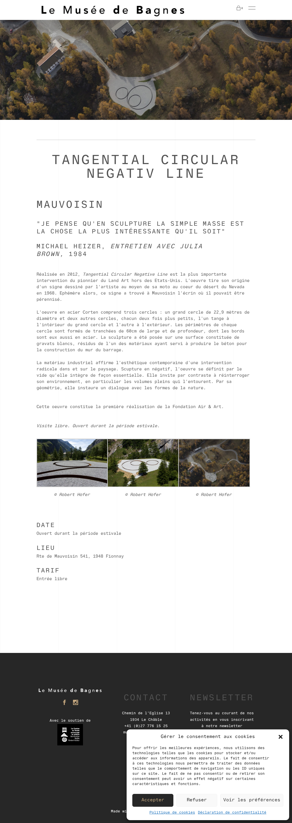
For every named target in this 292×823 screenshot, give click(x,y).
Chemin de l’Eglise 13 (146, 713)
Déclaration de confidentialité (232, 812)
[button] (280, 737)
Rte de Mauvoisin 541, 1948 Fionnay (80, 556)
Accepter (152, 800)
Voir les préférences (251, 800)
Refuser (197, 800)
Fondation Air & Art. (198, 407)
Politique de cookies (172, 812)
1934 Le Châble (146, 720)
